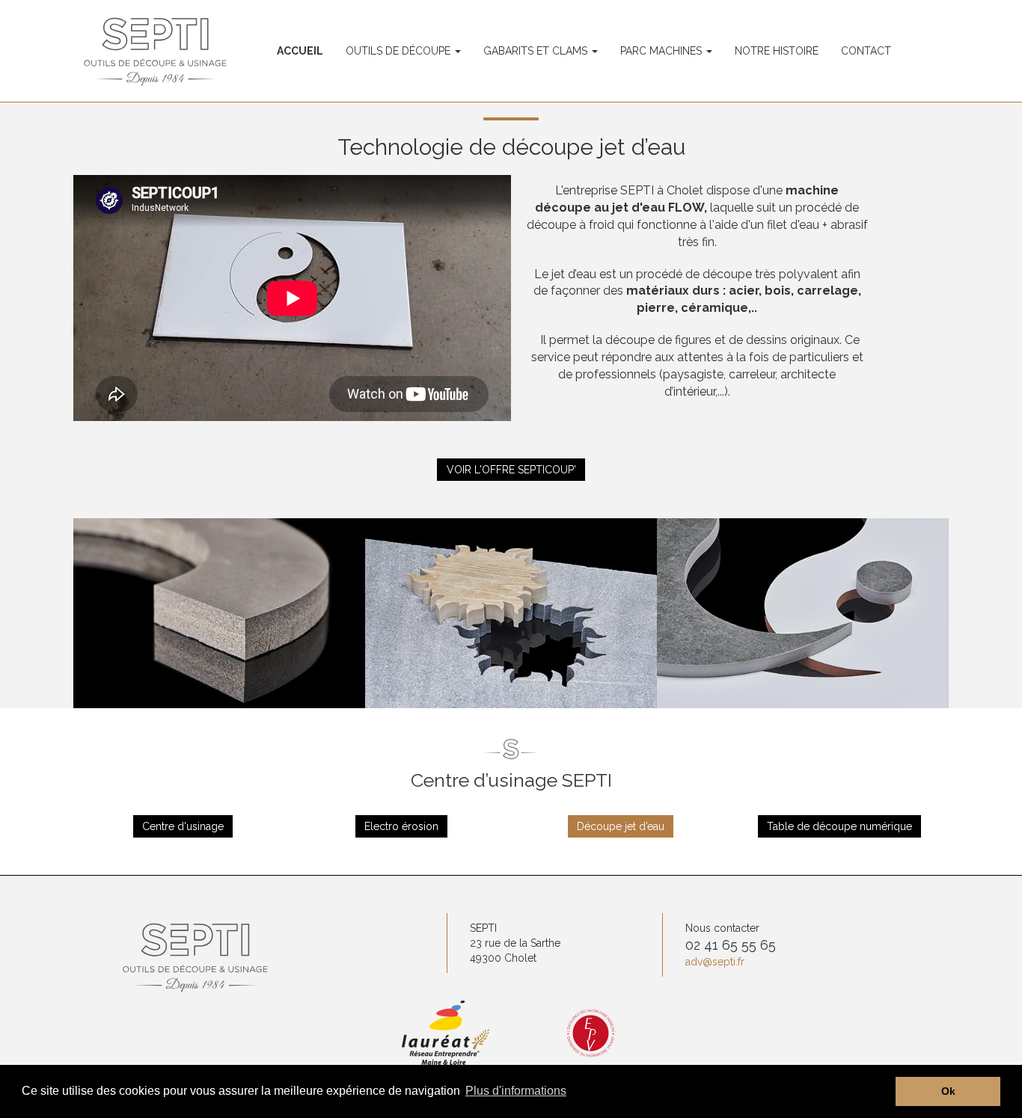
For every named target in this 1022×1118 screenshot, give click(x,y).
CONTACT (866, 51)
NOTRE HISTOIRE (776, 51)
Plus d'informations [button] (515, 1090)
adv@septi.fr (714, 962)
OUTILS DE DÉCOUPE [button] (399, 51)
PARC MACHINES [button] (662, 51)
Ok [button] (948, 1091)
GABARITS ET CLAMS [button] (536, 51)
